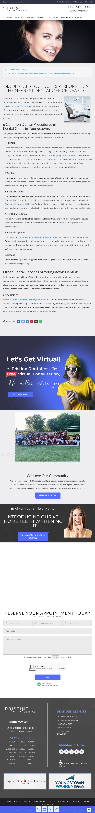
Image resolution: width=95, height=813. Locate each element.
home (9, 17)
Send (47, 677)
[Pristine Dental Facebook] (61, 751)
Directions (50, 809)
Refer (56, 809)
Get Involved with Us (47, 495)
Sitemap (85, 801)
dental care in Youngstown (19, 106)
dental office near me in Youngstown (39, 237)
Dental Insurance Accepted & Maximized (16, 2)
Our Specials (43, 17)
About (17, 801)
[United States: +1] (36, 623)
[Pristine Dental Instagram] (71, 751)
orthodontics (65, 728)
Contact (79, 17)
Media (55, 17)
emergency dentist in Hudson (64, 155)
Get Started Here (20, 394)
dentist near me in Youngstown (27, 299)
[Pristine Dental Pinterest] (76, 751)
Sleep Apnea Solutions (64, 733)
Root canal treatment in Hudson (20, 204)
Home (8, 801)
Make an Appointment (44, 809)
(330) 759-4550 (78, 6)
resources (66, 17)
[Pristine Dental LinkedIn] (81, 751)
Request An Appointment (78, 11)
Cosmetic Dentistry (68, 720)
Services (28, 17)
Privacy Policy (48, 804)
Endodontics (65, 724)
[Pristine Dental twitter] (66, 751)
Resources (63, 801)
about (18, 17)
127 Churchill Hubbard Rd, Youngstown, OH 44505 (75, 2)
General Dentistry (67, 717)
